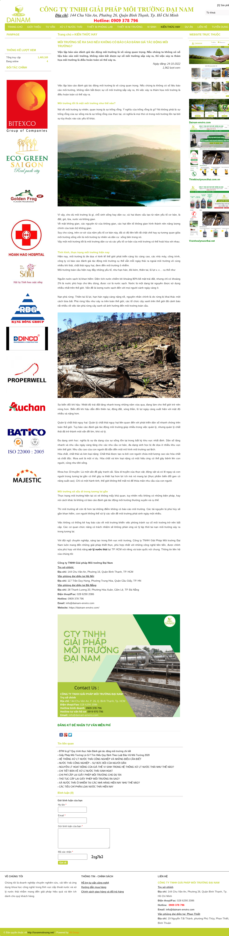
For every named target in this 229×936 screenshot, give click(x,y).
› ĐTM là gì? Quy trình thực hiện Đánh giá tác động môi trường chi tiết (94, 751)
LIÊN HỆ (202, 26)
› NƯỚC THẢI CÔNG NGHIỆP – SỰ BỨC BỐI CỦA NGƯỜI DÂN (92, 763)
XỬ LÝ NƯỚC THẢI (71, 26)
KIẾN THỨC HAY (170, 26)
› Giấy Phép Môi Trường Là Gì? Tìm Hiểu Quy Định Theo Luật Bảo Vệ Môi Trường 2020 (104, 755)
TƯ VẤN (50, 26)
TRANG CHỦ (15, 26)
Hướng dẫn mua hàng (93, 887)
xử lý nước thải (97, 549)
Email (61, 815)
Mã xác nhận (65, 852)
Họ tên (62, 804)
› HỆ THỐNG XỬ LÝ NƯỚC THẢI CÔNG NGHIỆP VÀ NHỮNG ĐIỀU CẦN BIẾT (99, 759)
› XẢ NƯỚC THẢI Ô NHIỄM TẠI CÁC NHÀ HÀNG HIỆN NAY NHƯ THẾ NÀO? (99, 782)
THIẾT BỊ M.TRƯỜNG (130, 26)
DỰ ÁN (189, 26)
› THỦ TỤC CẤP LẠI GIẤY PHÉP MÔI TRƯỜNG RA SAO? (89, 778)
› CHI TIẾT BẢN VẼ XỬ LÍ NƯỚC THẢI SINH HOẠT (85, 771)
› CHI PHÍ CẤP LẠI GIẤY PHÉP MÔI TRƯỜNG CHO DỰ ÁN (89, 774)
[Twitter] (70, 735)
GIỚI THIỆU (34, 26)
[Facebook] (61, 735)
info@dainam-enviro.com (180, 909)
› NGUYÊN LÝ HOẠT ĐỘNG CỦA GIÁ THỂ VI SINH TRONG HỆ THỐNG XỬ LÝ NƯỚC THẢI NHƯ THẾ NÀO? (116, 767)
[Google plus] (65, 735)
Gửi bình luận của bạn (70, 826)
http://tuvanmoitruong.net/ (41, 932)
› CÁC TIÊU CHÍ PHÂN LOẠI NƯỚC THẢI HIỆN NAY (85, 786)
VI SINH (151, 26)
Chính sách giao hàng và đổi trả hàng (102, 891)
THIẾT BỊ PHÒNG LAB (100, 26)
